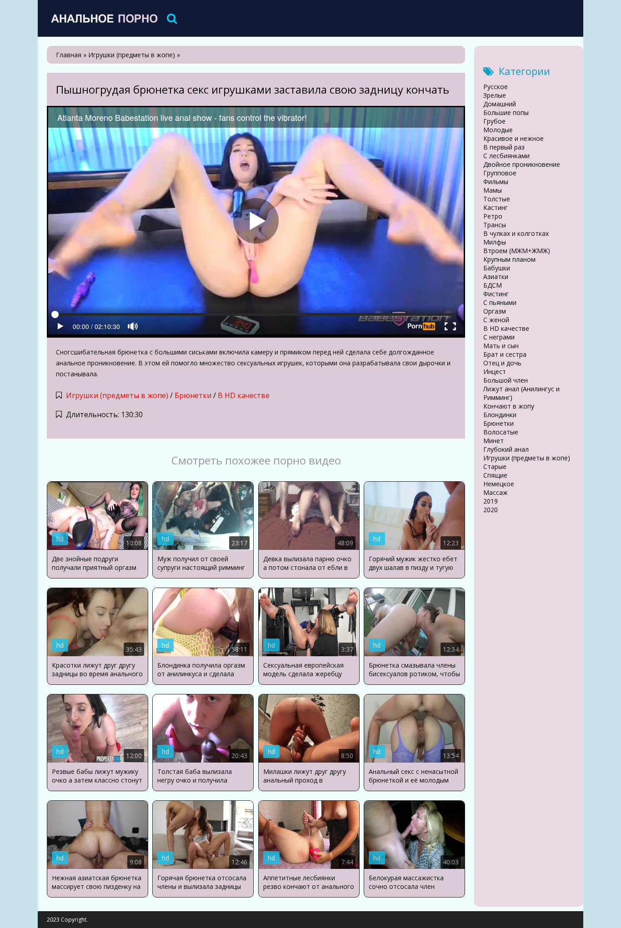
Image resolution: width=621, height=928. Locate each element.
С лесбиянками (506, 155)
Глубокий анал (506, 449)
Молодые (498, 129)
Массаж (495, 492)
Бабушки (496, 268)
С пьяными (499, 302)
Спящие (495, 475)
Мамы (492, 190)
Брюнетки (193, 395)
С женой (496, 319)
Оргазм (494, 311)
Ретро (492, 216)
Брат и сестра (504, 354)
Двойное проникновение (521, 164)
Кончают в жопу (508, 406)
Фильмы (495, 181)
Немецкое (498, 483)
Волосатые (500, 432)
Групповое (499, 173)
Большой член (505, 380)
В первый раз (504, 147)
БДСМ (492, 285)
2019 (490, 501)
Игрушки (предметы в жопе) (117, 395)
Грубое (494, 121)
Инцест (494, 371)
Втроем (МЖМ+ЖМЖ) (516, 250)
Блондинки (499, 414)
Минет (493, 440)
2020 (490, 509)
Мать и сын (501, 345)
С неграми (499, 337)
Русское (495, 86)
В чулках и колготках (516, 233)
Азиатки (495, 276)
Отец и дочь (502, 363)
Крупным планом (509, 259)
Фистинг (496, 293)
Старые (494, 466)
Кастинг (495, 207)
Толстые (496, 199)
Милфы (494, 242)
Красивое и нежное (513, 138)
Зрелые (494, 95)
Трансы (494, 224)
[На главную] (103, 18)
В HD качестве (244, 395)
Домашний (499, 104)
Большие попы (506, 112)
